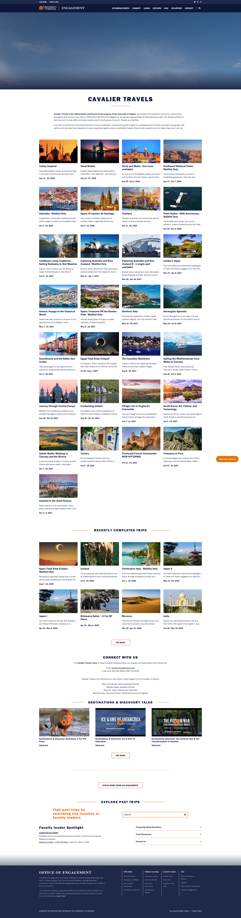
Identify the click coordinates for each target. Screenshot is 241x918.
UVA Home (43, 2)
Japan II (167, 568)
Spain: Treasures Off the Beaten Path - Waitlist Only (99, 313)
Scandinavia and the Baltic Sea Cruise (57, 360)
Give (166, 8)
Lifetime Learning (152, 872)
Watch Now (43, 745)
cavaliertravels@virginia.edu (123, 668)
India (166, 616)
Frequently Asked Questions (148, 827)
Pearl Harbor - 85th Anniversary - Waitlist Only (181, 215)
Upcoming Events (120, 8)
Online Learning (151, 880)
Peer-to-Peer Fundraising (190, 886)
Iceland (85, 568)
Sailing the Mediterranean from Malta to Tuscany (181, 360)
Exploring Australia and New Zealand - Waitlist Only (97, 262)
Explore (157, 8)
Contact (189, 8)
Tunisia (85, 453)
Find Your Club (129, 876)
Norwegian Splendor (175, 311)
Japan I (43, 616)
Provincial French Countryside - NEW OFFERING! (140, 455)
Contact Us (141, 841)
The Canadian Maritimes (136, 358)
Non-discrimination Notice (179, 911)
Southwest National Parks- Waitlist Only (178, 168)
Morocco (127, 616)
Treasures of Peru (173, 453)
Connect (136, 8)
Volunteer (176, 8)
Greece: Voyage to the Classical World (57, 313)
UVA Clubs (128, 872)
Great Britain (88, 166)
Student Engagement (189, 890)
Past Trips (167, 880)
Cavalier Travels (169, 872)
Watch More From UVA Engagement (120, 785)
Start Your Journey (227, 459)
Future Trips (167, 876)
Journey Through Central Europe (57, 406)
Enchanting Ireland (92, 406)
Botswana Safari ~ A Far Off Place (96, 618)
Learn (147, 8)
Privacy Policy (197, 911)
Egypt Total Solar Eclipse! (95, 358)
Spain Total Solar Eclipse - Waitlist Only (54, 570)
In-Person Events (151, 876)
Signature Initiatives (131, 880)
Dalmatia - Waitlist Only (52, 213)
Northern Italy (130, 311)
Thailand (127, 213)
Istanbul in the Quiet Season (55, 500)
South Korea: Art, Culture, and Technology (180, 408)
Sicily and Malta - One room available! (137, 168)
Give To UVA (54, 2)
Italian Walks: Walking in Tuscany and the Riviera (53, 455)
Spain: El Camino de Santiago (97, 213)
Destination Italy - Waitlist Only (139, 568)
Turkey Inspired (47, 166)
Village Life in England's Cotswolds (136, 408)
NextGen (184, 882)
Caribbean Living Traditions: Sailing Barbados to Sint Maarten (58, 262)
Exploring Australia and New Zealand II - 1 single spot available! (138, 264)
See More (120, 642)
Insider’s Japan (171, 260)
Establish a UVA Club (132, 890)
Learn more (60, 896)
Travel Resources (143, 834)
